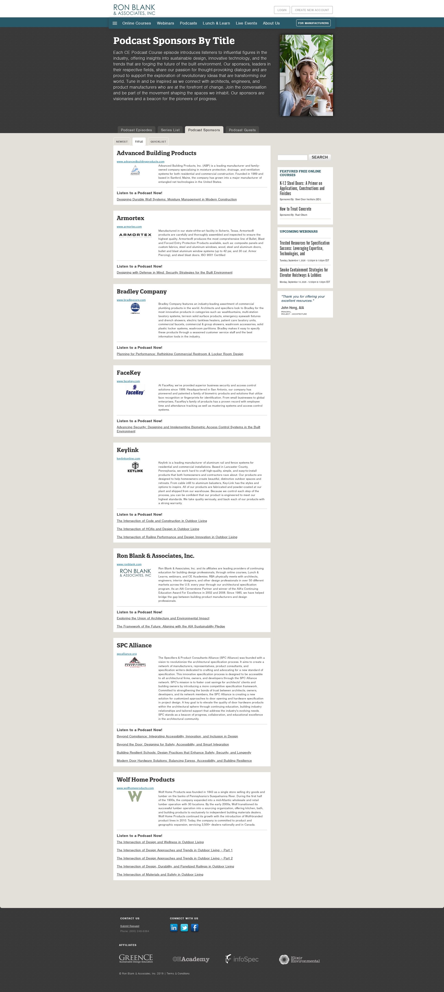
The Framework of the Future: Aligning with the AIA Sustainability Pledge (171, 626)
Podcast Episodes (136, 130)
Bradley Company (142, 291)
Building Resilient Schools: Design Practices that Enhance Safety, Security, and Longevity (184, 753)
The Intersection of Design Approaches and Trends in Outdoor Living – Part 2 (175, 858)
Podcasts (188, 23)
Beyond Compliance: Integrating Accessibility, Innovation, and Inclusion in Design (177, 736)
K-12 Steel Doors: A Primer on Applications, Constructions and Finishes (302, 188)
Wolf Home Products (146, 780)
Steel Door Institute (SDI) (308, 199)
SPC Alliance (134, 645)
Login (282, 10)
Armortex (130, 218)
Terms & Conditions (178, 973)
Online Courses (136, 23)
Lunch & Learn (216, 23)
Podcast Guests (242, 130)
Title (139, 141)
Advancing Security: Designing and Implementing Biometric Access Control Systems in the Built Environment (188, 429)
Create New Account (312, 10)
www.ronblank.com (129, 564)
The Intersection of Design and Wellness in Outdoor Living (160, 842)
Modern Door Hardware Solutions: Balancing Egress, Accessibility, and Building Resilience (184, 761)
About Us (271, 23)
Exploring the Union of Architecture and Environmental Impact (163, 618)
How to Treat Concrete (295, 209)
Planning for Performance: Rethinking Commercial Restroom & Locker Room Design (180, 354)
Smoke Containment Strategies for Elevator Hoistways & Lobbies (304, 273)
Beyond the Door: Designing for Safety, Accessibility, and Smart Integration (173, 744)
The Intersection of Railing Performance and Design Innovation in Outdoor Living (177, 537)
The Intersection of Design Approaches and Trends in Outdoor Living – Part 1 (175, 850)
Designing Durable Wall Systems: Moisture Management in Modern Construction (177, 199)
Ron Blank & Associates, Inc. (155, 556)
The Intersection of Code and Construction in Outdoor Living (162, 521)
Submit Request (129, 926)
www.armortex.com (129, 226)
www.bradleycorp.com (131, 300)
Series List (170, 130)
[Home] (135, 15)
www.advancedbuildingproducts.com (140, 161)
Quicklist (158, 141)
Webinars (165, 23)
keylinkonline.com (128, 458)
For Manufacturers (313, 23)
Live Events (246, 23)
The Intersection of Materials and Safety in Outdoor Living (160, 875)
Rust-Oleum (301, 215)
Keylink (128, 450)
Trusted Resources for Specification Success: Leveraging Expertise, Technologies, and (305, 249)
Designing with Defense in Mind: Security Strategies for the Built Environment (174, 273)
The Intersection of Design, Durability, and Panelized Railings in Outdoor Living (175, 866)
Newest (122, 141)
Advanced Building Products (156, 153)
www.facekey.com (128, 381)
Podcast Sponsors (204, 130)
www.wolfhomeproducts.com (135, 788)
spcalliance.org (127, 654)
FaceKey (129, 373)
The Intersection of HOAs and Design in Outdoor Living (158, 529)
